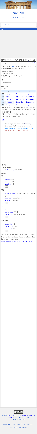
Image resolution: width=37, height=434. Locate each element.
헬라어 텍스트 (13, 427)
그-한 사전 (23, 17)
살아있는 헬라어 (7, 424)
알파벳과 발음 (16, 424)
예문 (2, 120)
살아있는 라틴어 (23, 427)
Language (32, 62)
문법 (24, 424)
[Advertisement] (18, 44)
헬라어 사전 (18, 13)
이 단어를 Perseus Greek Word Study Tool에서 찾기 (17, 241)
